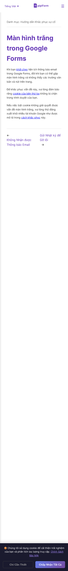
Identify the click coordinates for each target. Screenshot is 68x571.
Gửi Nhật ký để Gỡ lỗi (50, 137)
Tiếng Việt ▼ (12, 6)
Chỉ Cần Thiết (18, 564)
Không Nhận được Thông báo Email (19, 142)
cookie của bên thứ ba (26, 93)
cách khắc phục (30, 117)
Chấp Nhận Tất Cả (50, 564)
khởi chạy (22, 69)
